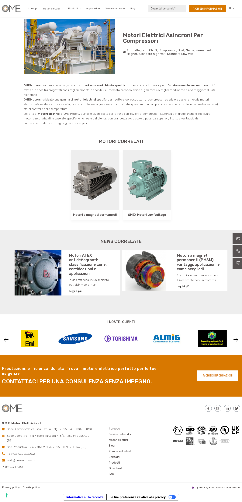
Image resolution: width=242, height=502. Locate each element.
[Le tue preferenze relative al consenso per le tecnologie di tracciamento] (6, 495)
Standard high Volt (152, 54)
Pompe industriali (120, 451)
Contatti (114, 457)
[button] (6, 339)
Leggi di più (75, 291)
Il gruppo (33, 8)
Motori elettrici (118, 440)
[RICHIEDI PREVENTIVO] (237, 263)
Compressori (167, 50)
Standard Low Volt (180, 54)
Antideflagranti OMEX (141, 50)
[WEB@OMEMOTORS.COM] (237, 238)
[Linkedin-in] (227, 408)
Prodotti (73, 8)
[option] (69, 46)
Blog (133, 8)
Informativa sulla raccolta (84, 497)
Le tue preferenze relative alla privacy (138, 497)
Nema (190, 50)
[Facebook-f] (208, 408)
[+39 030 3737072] (237, 251)
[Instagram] (217, 408)
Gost (181, 50)
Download (115, 468)
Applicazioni (93, 8)
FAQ (111, 474)
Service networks (115, 8)
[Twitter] (236, 408)
